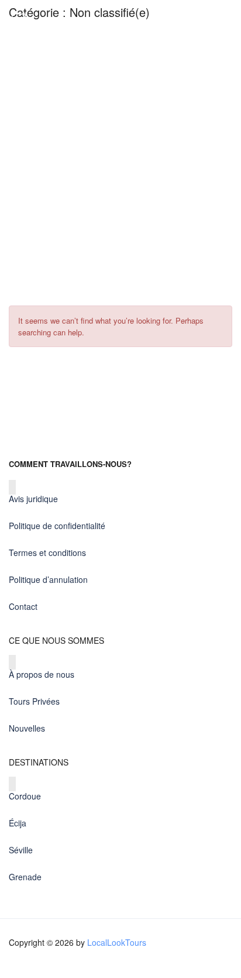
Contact (23, 606)
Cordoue (25, 796)
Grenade (25, 877)
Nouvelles (27, 728)
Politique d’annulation (48, 579)
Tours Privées (34, 701)
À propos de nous (41, 674)
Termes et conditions (47, 552)
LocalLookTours (116, 942)
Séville (21, 850)
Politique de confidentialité (57, 525)
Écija (17, 823)
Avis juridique (33, 499)
